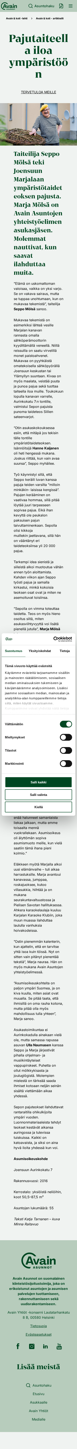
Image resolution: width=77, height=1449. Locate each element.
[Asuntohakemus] (61, 6)
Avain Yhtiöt (38, 1411)
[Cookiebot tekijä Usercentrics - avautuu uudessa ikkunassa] (54, 639)
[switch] (66, 737)
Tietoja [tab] (65, 651)
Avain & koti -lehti (16, 18)
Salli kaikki (38, 782)
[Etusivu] (8, 6)
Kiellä (38, 807)
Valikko (70, 6)
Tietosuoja (38, 1326)
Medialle (38, 1419)
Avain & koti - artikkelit (50, 18)
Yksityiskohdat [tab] (40, 651)
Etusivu (38, 1394)
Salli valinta (38, 794)
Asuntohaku (44, 6)
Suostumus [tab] (13, 651)
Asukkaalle (38, 1402)
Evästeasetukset (39, 1334)
